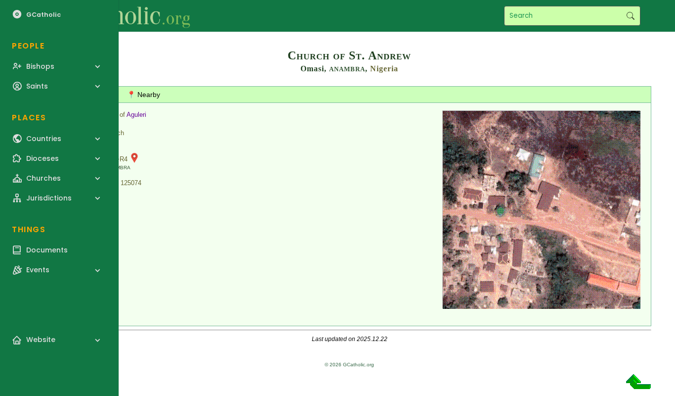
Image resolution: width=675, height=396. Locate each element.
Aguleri (136, 114)
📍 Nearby (143, 95)
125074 (131, 183)
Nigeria (384, 68)
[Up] (638, 385)
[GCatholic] (121, 15)
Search (630, 15)
